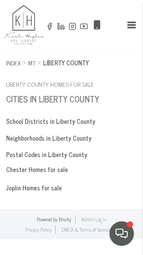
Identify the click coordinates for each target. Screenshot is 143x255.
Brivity (65, 219)
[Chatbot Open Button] (121, 233)
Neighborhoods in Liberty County (49, 138)
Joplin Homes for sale (34, 188)
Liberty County (66, 63)
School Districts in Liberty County (50, 121)
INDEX (13, 63)
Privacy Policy (38, 230)
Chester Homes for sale (37, 169)
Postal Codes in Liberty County (46, 154)
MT (31, 63)
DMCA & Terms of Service (85, 230)
